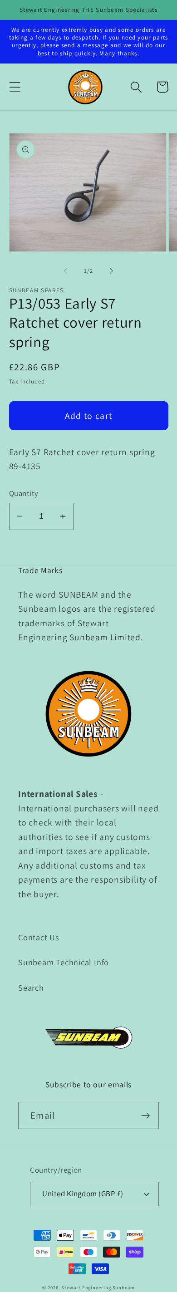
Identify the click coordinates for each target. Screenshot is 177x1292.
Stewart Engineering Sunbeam (98, 1287)
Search (31, 987)
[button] (15, 87)
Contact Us (38, 937)
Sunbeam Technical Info (63, 962)
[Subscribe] (145, 1116)
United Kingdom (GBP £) (82, 1194)
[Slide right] (112, 271)
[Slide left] (65, 271)
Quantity (24, 493)
